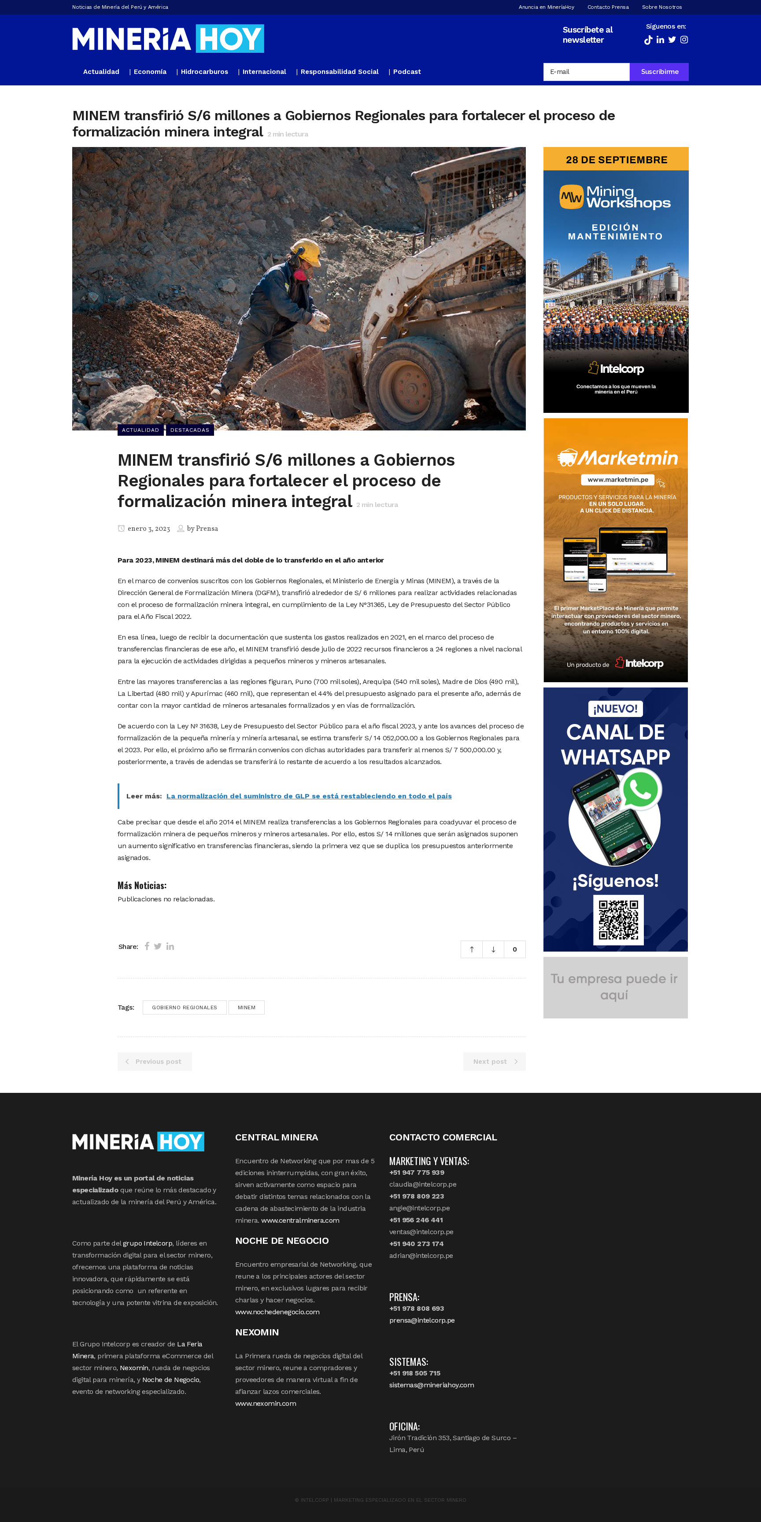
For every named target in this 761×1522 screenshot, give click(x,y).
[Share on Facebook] (146, 946)
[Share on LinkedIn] (170, 946)
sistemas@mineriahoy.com (431, 1385)
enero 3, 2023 (148, 529)
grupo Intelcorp (147, 1243)
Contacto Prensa (608, 7)
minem (247, 1007)
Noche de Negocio (170, 1379)
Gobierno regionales (185, 1007)
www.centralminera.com (300, 1220)
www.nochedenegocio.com (277, 1312)
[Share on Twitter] (158, 946)
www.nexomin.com (265, 1403)
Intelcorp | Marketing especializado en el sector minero (383, 1500)
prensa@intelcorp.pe (422, 1320)
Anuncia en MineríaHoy (546, 7)
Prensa (207, 529)
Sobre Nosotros (662, 7)
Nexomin (134, 1368)
